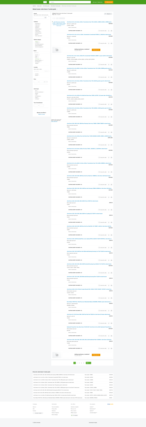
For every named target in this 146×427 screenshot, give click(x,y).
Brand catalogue (55, 414)
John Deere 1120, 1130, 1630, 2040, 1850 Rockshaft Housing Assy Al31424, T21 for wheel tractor (51, 390)
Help (33, 408)
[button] (109, 31)
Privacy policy (54, 408)
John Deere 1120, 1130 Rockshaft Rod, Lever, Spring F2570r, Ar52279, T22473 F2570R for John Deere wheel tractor (91, 238)
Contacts (34, 410)
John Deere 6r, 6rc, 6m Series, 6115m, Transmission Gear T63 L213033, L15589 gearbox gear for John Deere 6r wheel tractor (56, 387)
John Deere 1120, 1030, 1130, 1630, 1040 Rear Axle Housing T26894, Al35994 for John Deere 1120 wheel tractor (90, 188)
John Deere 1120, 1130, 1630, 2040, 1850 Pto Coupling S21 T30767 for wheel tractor (85, 213)
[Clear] (48, 16)
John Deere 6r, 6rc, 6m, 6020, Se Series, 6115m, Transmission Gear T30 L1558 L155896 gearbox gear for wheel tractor (92, 68)
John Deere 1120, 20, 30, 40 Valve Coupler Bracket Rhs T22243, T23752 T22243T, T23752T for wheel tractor (90, 289)
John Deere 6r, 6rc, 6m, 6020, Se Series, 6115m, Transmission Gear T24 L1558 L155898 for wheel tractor (89, 163)
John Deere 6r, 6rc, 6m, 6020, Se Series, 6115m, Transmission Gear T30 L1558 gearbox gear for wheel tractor (53, 379)
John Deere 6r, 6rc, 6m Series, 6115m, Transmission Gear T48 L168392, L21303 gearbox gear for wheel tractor (90, 108)
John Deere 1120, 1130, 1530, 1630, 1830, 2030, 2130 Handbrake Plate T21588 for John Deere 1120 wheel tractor (91, 339)
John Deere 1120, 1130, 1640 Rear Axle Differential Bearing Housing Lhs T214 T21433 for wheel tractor (89, 251)
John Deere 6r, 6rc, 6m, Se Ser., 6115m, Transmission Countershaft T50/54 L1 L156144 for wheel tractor (89, 34)
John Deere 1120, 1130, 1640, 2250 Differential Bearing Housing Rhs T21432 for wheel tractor (87, 276)
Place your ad (96, 49)
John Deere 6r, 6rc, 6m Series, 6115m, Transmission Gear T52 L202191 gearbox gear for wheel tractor (88, 80)
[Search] (50, 2)
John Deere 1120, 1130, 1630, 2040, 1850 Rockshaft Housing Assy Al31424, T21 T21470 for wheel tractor (89, 264)
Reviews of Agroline (55, 412)
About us (34, 406)
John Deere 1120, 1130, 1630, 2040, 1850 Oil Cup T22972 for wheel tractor (82, 201)
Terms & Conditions (55, 406)
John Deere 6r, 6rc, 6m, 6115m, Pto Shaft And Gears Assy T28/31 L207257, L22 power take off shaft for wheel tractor (91, 95)
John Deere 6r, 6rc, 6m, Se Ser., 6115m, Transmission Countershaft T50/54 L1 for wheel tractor (50, 377)
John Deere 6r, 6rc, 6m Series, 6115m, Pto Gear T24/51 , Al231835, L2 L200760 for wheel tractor (87, 148)
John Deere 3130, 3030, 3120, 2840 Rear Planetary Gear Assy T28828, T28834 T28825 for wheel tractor (89, 123)
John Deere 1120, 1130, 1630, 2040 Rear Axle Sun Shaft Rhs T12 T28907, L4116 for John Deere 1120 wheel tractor (91, 226)
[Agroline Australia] (37, 2)
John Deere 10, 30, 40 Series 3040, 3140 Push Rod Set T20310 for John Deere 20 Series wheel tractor (88, 314)
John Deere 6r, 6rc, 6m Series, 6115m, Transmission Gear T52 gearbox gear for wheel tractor (50, 384)
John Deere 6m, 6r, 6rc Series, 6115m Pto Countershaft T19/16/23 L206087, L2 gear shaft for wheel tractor (89, 55)
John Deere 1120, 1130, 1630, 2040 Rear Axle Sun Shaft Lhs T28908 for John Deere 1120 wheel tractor (88, 175)
